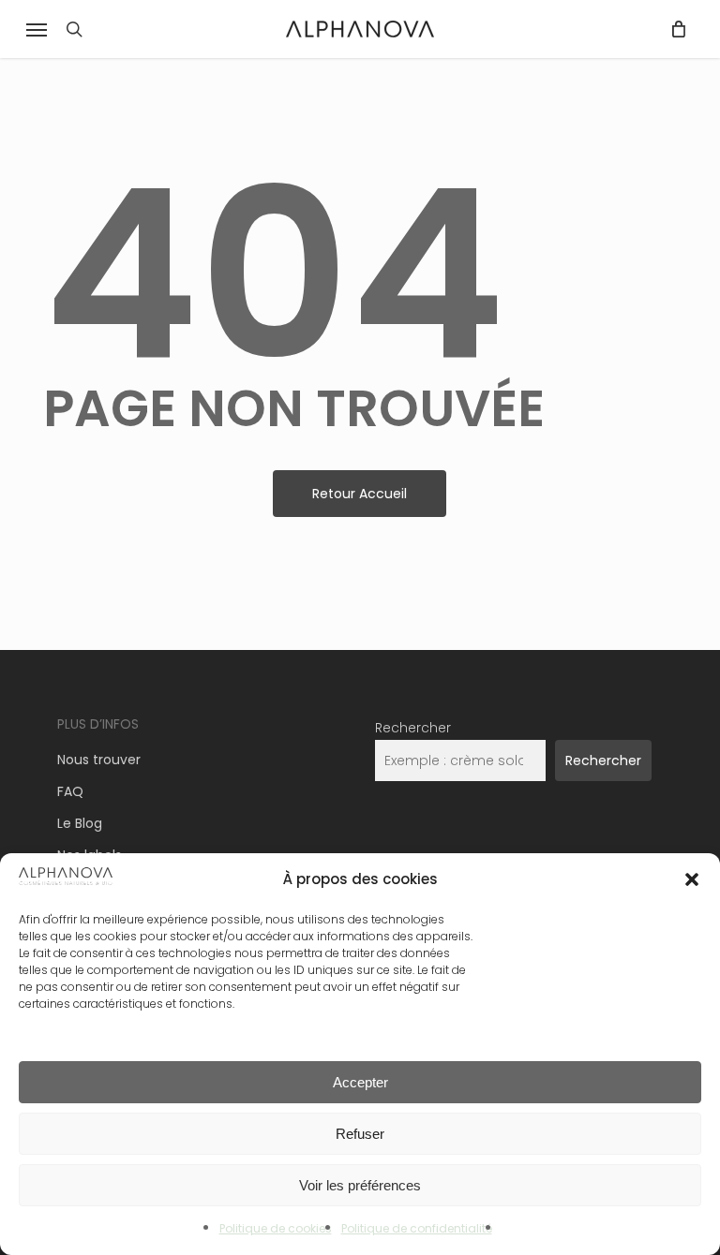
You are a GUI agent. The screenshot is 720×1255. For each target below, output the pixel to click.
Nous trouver (99, 759)
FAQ (70, 791)
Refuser (360, 1134)
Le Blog (79, 823)
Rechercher (413, 727)
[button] (691, 879)
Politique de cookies (275, 1228)
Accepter (360, 1082)
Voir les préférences (360, 1185)
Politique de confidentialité (416, 1228)
